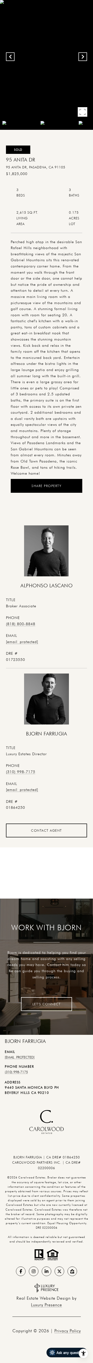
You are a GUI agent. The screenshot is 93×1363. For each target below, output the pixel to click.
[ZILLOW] (72, 1271)
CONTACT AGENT (46, 830)
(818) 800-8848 (20, 624)
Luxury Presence (46, 1304)
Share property (46, 486)
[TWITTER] (59, 1271)
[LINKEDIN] (46, 1271)
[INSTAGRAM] (33, 1271)
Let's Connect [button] (46, 1004)
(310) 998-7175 (20, 772)
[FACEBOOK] (21, 1271)
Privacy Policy (67, 1330)
